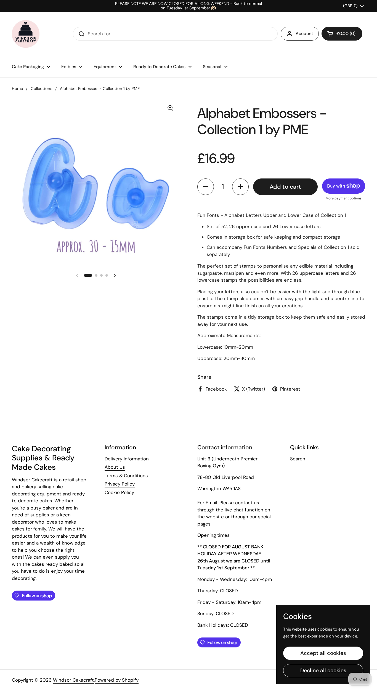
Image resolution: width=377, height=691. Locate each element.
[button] (342, 34)
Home (17, 88)
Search (297, 459)
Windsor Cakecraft (73, 680)
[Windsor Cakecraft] (25, 34)
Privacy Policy (120, 484)
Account (304, 33)
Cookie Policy (119, 492)
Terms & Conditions (126, 476)
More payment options (344, 198)
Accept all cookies (323, 653)
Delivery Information (127, 459)
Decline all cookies (323, 670)
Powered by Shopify (117, 680)
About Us (115, 467)
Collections (41, 88)
